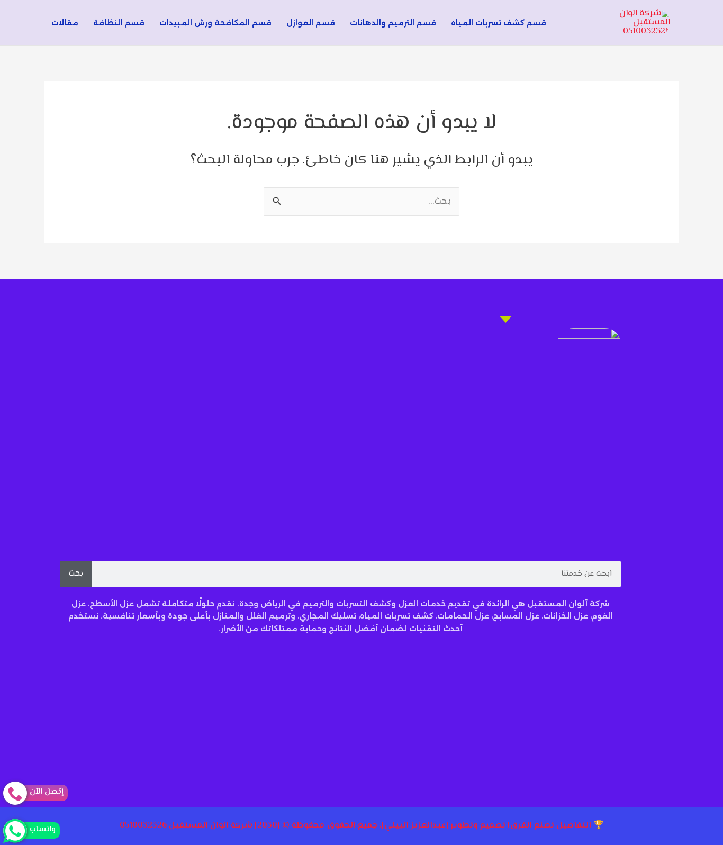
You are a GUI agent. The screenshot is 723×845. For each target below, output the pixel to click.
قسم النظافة (118, 23)
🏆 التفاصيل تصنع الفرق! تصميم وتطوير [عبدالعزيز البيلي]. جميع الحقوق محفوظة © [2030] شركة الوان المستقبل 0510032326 (362, 825)
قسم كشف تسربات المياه (498, 23)
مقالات (64, 23)
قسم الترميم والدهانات (393, 23)
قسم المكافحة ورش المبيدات (215, 23)
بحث (76, 573)
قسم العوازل (310, 23)
